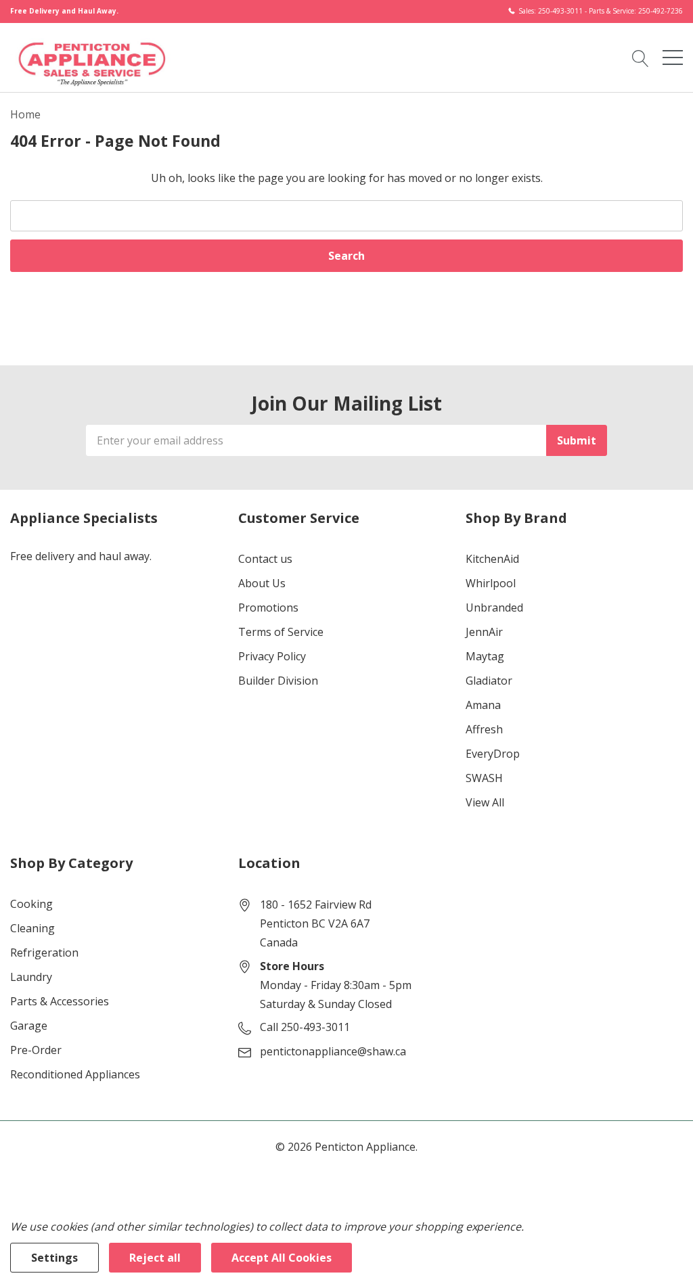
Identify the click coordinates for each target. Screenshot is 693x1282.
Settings (54, 1257)
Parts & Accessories (59, 1001)
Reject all (155, 1257)
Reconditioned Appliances (75, 1074)
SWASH (484, 778)
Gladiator (489, 680)
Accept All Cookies (281, 1257)
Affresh (484, 729)
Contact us (265, 558)
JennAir (484, 631)
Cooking (31, 903)
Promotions (268, 607)
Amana (483, 704)
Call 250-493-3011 (305, 1027)
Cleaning (32, 928)
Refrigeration (44, 952)
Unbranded (494, 607)
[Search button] (640, 56)
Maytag (485, 656)
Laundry (31, 976)
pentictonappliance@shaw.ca (333, 1051)
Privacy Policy (272, 656)
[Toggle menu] (673, 57)
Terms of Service (280, 631)
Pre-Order (36, 1050)
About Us (262, 583)
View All (485, 802)
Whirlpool (491, 583)
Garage (28, 1025)
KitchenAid (492, 558)
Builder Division (278, 680)
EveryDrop (493, 753)
